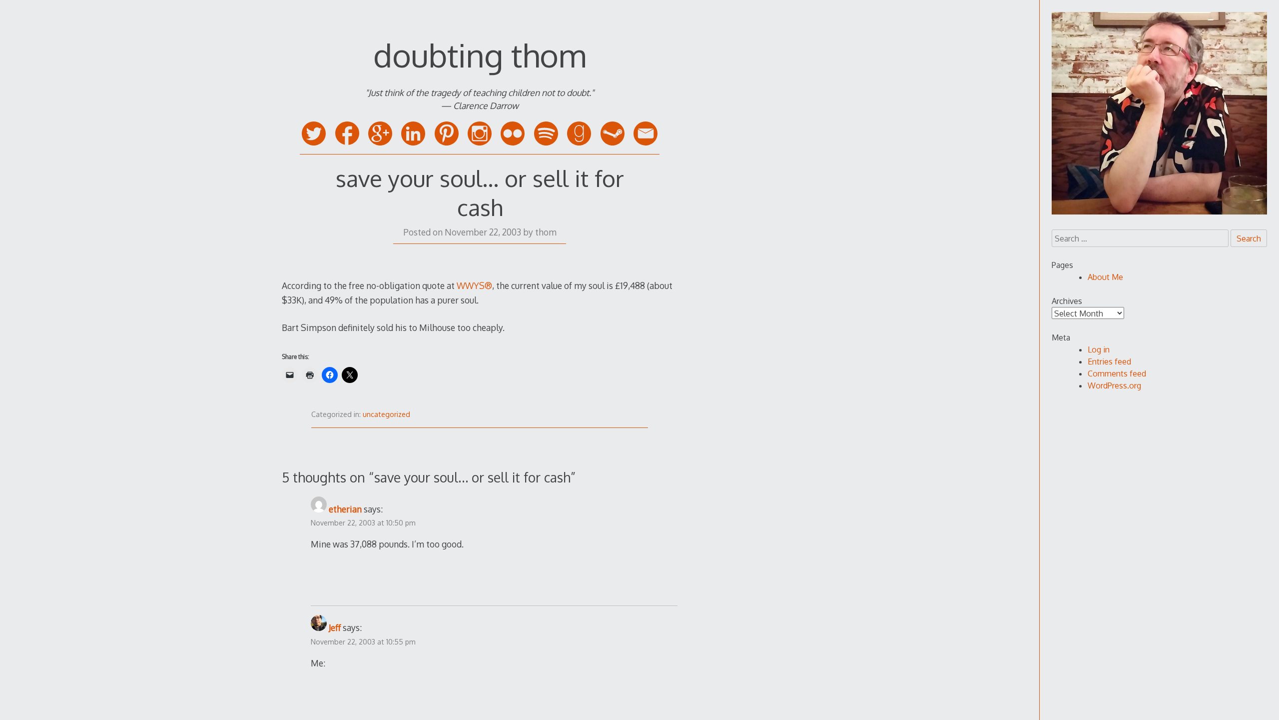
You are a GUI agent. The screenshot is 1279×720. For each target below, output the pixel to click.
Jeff (335, 627)
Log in (1099, 349)
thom (546, 232)
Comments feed (1117, 373)
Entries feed (1109, 361)
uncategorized (386, 414)
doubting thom (479, 54)
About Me (1105, 277)
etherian (345, 509)
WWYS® (474, 285)
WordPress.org (1114, 385)
